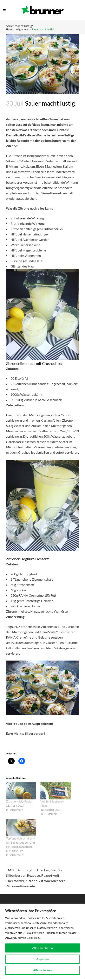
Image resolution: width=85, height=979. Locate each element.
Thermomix (15, 881)
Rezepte (33, 875)
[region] (42, 941)
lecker (44, 870)
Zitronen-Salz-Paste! (19, 801)
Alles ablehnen (42, 970)
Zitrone (31, 881)
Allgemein (22, 29)
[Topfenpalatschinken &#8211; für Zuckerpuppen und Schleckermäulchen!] (21, 827)
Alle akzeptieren (42, 948)
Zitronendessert (52, 881)
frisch (20, 870)
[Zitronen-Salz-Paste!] (21, 790)
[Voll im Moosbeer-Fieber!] (55, 790)
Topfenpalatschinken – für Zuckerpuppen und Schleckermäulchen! (20, 842)
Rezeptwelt (50, 875)
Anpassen (42, 959)
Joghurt (32, 870)
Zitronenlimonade (20, 886)
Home (9, 29)
